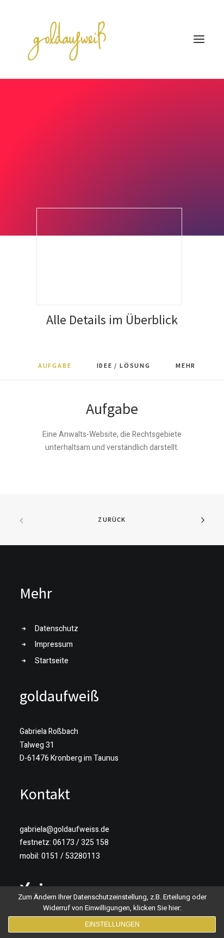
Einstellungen (112, 924)
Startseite (52, 661)
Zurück (112, 519)
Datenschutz (56, 628)
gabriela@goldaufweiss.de (64, 829)
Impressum (54, 644)
